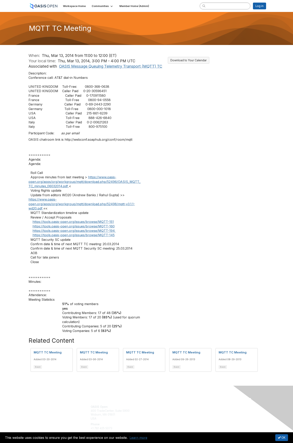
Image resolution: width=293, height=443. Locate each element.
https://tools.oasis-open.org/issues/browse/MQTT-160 (73, 226)
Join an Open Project (162, 412)
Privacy (210, 410)
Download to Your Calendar (188, 60)
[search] (204, 6)
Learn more (138, 438)
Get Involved (156, 406)
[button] (102, 6)
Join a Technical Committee (166, 418)
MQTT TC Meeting (48, 352)
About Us (212, 406)
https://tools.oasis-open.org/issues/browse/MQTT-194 (74, 231)
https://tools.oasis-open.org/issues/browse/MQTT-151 (73, 222)
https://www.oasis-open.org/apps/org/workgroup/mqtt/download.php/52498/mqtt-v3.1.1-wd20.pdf (82, 203)
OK (283, 437)
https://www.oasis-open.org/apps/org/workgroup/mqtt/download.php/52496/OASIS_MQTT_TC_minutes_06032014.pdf (85, 181)
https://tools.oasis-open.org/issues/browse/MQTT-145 (73, 235)
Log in (260, 6)
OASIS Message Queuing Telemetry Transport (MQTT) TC (110, 66)
